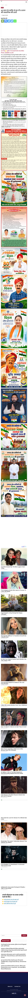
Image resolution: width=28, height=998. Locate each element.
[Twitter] (11, 21)
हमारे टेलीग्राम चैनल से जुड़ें (10, 903)
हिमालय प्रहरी (15, 989)
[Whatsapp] (15, 21)
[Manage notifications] (25, 995)
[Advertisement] (14, 532)
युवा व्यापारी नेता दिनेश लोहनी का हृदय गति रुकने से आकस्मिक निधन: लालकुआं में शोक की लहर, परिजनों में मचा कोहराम (13, 961)
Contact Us (17, 986)
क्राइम (2, 7)
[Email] (2, 21)
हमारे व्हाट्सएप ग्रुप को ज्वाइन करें (11, 899)
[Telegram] (8, 21)
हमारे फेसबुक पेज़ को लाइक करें (10, 901)
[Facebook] (5, 21)
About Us (10, 986)
